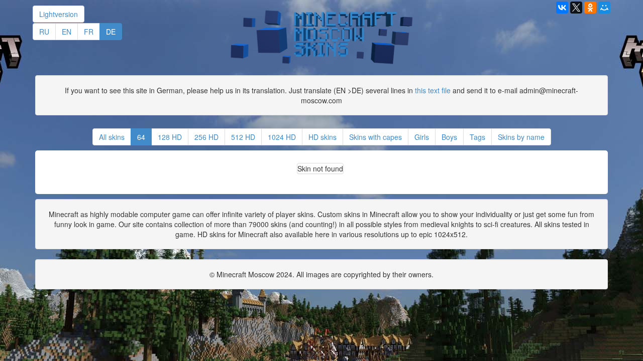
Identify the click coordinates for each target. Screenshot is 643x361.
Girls (421, 137)
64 (141, 137)
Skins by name (521, 137)
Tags (477, 137)
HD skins (322, 137)
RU (44, 32)
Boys (449, 137)
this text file (433, 90)
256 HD (206, 137)
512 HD (243, 137)
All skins (112, 137)
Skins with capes (375, 137)
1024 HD (282, 137)
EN (66, 32)
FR (88, 32)
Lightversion (58, 14)
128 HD (170, 137)
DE (111, 32)
